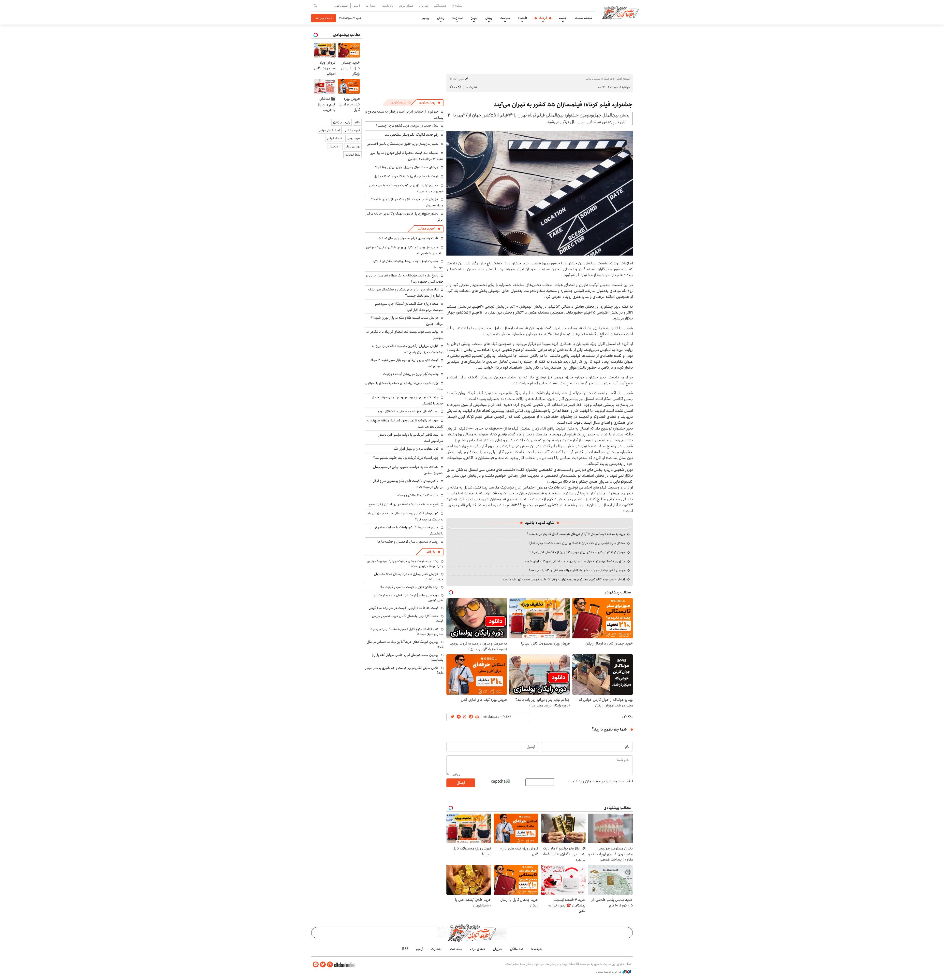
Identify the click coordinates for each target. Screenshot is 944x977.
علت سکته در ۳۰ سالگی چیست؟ (418, 495)
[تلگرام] (316, 965)
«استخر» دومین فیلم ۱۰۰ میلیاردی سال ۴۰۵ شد (408, 238)
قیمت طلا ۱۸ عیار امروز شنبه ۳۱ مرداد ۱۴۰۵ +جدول (406, 176)
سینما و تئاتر (593, 78)
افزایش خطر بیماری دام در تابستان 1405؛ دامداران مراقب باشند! (408, 576)
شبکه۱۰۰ (457, 5)
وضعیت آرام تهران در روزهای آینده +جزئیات (411, 374)
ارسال (461, 783)
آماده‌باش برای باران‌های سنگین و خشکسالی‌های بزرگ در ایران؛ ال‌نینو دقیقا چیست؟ (405, 292)
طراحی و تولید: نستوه (609, 972)
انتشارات (371, 5)
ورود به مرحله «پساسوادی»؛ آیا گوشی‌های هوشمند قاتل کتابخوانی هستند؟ (576, 534)
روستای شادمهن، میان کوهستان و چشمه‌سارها (408, 541)
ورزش (488, 17)
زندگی (440, 17)
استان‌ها (457, 17)
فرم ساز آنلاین (352, 130)
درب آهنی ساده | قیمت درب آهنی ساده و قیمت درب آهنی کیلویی (407, 597)
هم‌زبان (423, 5)
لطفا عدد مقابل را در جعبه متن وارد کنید (602, 781)
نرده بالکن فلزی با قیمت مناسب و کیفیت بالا (409, 587)
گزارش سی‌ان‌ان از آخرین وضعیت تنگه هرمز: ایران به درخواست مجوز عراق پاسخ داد (407, 349)
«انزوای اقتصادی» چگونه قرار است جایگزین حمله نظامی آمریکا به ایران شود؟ (575, 561)
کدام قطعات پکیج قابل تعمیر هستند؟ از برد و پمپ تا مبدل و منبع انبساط (406, 631)
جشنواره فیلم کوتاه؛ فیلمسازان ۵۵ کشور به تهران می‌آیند (563, 104)
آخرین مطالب (426, 228)
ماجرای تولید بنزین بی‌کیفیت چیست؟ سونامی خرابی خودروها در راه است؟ (406, 188)
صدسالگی (440, 5)
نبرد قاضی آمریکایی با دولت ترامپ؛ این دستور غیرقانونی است (411, 438)
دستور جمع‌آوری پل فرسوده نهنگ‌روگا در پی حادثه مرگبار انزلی (404, 216)
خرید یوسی (353, 138)
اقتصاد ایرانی (334, 138)
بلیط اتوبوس (352, 154)
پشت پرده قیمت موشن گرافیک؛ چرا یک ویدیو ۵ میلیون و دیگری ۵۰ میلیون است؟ (405, 564)
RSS (405, 949)
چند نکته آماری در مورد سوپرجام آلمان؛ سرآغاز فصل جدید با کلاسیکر (407, 400)
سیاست (505, 17)
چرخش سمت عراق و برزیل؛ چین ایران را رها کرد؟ (407, 167)
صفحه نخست (583, 17)
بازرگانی (430, 551)
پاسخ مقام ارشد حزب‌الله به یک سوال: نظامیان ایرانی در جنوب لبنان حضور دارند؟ (404, 278)
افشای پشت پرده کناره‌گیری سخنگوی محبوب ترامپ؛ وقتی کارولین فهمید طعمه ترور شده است (564, 579)
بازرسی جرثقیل (341, 122)
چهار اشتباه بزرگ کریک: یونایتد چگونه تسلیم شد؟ (406, 457)
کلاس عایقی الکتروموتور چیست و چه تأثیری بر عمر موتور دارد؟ (404, 670)
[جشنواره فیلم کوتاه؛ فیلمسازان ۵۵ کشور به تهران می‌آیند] (539, 193)
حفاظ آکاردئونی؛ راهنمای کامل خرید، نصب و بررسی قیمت (407, 618)
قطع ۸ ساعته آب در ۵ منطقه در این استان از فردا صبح (404, 504)
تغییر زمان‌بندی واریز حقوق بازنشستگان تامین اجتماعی (403, 143)
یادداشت (387, 5)
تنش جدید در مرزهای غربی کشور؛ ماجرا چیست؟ (407, 125)
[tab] (429, 102)
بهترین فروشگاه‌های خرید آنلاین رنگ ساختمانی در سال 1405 (405, 644)
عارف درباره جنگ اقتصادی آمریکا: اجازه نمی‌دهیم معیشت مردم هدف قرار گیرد (409, 307)
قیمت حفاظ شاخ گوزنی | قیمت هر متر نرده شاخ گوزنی (404, 608)
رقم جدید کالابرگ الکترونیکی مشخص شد (412, 134)
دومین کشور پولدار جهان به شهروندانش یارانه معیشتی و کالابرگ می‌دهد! (577, 570)
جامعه (563, 17)
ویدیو (425, 17)
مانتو (357, 122)
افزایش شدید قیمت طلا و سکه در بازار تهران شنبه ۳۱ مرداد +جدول (406, 321)
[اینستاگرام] (330, 965)
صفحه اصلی (623, 78)
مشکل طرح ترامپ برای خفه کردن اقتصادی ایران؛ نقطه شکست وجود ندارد (577, 543)
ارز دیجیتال (335, 146)
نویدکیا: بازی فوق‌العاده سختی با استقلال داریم (408, 411)
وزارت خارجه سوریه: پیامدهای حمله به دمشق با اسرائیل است (404, 386)
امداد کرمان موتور (329, 130)
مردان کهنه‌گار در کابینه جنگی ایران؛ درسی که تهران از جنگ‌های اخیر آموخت (577, 552)
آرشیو (357, 5)
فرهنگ (543, 17)
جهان (474, 17)
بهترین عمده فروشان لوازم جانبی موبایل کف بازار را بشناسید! (407, 657)
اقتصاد (522, 17)
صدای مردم (406, 5)
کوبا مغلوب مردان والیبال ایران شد (416, 448)
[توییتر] (323, 965)
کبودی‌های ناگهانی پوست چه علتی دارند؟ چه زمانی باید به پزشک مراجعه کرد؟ (404, 516)
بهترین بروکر (353, 146)
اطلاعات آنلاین (620, 12)
